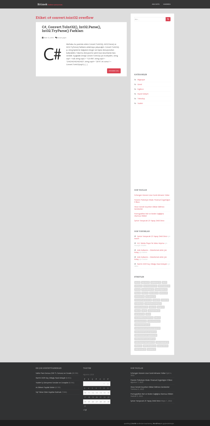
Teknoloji (141, 98)
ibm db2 (154, 293)
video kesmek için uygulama (145, 335)
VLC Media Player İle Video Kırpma (150, 243)
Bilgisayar (141, 79)
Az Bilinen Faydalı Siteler (45, 387)
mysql (156, 300)
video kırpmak (162, 342)
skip (137, 311)
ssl (148, 314)
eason (136, 238)
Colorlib (133, 423)
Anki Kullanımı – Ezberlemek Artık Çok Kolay (150, 251)
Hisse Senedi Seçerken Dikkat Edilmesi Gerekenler (149, 208)
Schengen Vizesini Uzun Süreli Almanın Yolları (151, 195)
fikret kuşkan (164, 286)
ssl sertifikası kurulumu (144, 318)
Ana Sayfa (156, 4)
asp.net (145, 282)
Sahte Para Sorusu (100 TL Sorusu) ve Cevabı (53, 373)
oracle (165, 300)
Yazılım (140, 103)
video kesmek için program (145, 332)
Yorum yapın (61, 38)
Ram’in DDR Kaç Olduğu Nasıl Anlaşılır (152, 264)
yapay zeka (163, 346)
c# (164, 282)
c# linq (138, 286)
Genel (139, 84)
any (137, 282)
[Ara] (168, 19)
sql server (139, 314)
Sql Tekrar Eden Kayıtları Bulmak (48, 392)
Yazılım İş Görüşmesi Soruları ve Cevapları (52, 382)
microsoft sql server (143, 300)
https (145, 293)
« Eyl (85, 410)
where (138, 346)
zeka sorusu (140, 349)
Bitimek (50, 4)
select (152, 307)
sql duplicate (154, 311)
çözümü (151, 349)
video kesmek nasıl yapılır (145, 339)
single (161, 307)
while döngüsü (150, 346)
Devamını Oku (114, 71)
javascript (139, 296)
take (157, 318)
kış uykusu (150, 296)
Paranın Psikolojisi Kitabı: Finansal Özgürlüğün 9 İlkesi (152, 201)
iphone (163, 293)
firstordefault (147, 289)
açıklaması (155, 282)
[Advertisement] (152, 48)
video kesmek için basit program (147, 328)
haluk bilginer (161, 289)
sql (144, 311)
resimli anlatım (141, 307)
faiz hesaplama (150, 286)
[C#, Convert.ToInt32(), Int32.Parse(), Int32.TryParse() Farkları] (53, 54)
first (137, 289)
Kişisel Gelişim (143, 94)
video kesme (140, 321)
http (137, 293)
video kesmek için (142, 325)
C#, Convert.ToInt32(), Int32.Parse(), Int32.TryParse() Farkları (71, 29)
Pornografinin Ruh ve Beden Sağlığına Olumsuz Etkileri (149, 215)
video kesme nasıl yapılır (144, 342)
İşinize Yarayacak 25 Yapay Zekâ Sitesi (149, 220)
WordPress (157, 423)
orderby (139, 303)
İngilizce (140, 89)
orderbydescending (153, 303)
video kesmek (154, 321)
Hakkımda (167, 4)
